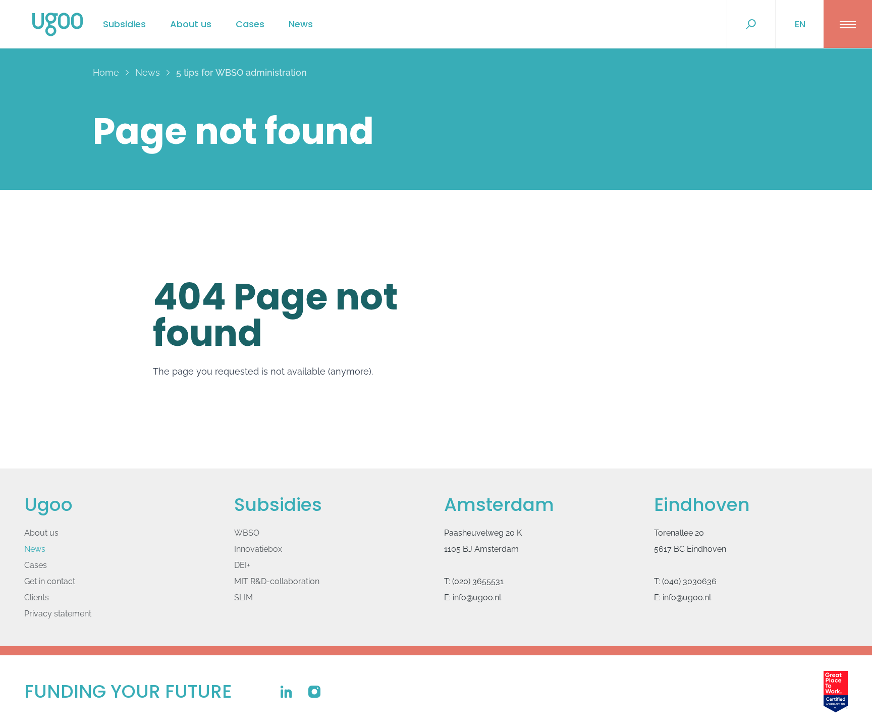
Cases (250, 24)
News (301, 24)
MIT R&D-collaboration (276, 581)
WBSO (246, 533)
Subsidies (124, 24)
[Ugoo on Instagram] (314, 692)
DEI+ (242, 565)
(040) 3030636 (689, 581)
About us (190, 24)
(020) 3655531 (478, 581)
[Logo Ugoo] (57, 24)
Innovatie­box (258, 549)
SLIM (243, 597)
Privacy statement (57, 613)
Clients (36, 597)
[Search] (751, 24)
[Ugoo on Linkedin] (286, 692)
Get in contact (49, 581)
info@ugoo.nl (477, 597)
